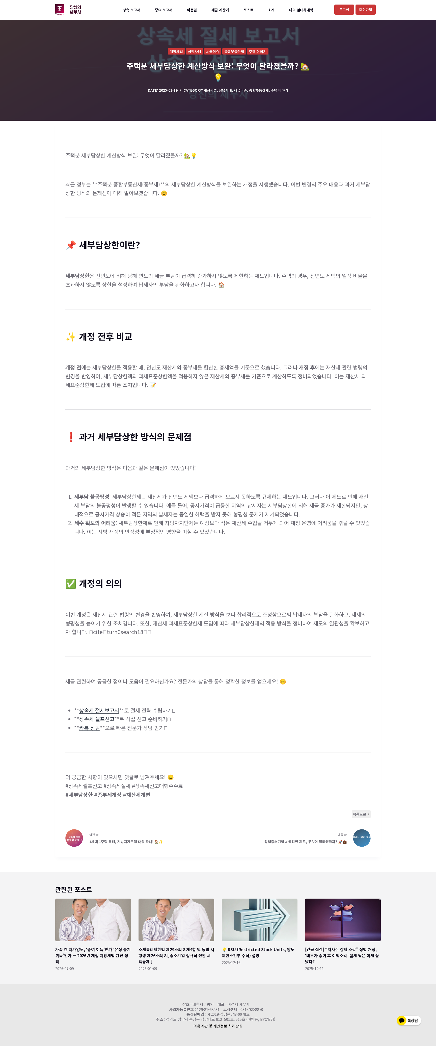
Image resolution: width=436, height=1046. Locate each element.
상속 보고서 (131, 9)
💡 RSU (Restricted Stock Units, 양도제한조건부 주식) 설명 (258, 952)
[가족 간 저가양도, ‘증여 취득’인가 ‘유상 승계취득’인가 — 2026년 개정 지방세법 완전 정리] (93, 920)
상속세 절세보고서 (99, 710)
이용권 (192, 9)
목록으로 (359, 814)
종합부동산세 (234, 51)
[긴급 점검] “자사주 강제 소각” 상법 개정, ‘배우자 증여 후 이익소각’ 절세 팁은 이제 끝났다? (342, 955)
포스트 (248, 9)
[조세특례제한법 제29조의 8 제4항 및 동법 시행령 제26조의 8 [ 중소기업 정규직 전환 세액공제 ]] (176, 920)
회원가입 (365, 9)
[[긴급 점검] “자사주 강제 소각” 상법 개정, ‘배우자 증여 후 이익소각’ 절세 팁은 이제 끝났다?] (343, 920)
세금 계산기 (220, 9)
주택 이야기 (257, 51)
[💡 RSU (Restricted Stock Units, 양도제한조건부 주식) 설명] (259, 920)
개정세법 (176, 51)
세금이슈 (212, 51)
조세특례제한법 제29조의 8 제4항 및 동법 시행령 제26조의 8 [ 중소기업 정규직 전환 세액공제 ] (176, 955)
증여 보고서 (163, 9)
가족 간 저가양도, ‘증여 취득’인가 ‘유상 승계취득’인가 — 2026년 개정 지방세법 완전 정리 (93, 955)
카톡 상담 (89, 727)
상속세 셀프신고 (96, 719)
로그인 (344, 9)
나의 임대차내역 (301, 9)
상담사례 (194, 51)
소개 (271, 9)
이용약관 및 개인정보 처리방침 (218, 1026)
